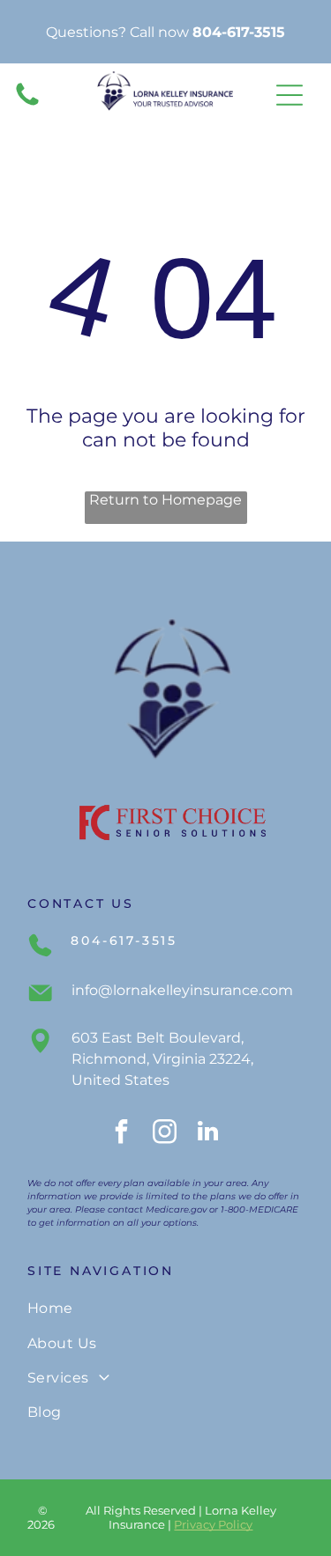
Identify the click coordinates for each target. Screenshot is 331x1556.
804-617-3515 (238, 32)
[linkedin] (208, 1133)
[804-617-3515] (27, 104)
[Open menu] (289, 95)
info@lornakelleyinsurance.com (182, 990)
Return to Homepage (165, 499)
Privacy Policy (213, 1524)
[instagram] (165, 1133)
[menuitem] (165, 1308)
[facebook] (121, 1133)
